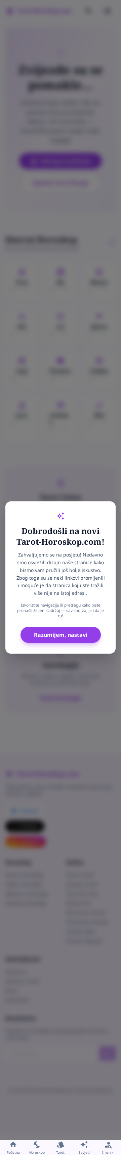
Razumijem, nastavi (60, 634)
